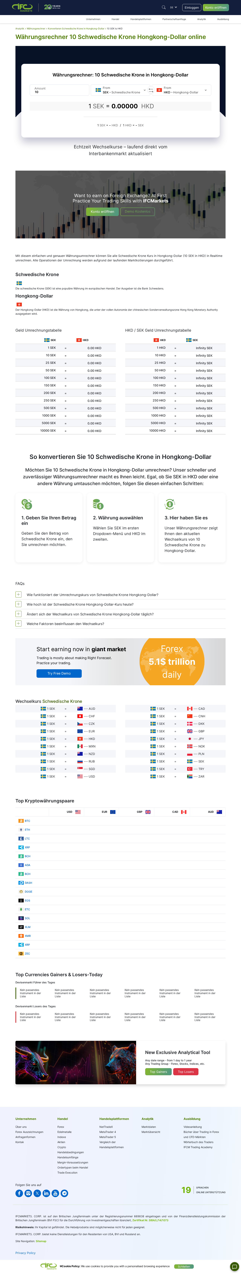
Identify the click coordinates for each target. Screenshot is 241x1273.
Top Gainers (158, 1072)
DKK (201, 724)
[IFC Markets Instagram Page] (28, 1193)
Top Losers (186, 1072)
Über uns (21, 1126)
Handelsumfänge (67, 1157)
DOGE (28, 891)
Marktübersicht (151, 1131)
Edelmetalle (64, 1131)
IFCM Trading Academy (198, 1147)
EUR (92, 731)
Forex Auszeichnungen (29, 1131)
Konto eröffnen (216, 7)
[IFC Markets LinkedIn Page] (46, 1193)
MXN (92, 746)
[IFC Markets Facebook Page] (19, 1193)
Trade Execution (67, 1172)
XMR (28, 935)
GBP (201, 731)
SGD (92, 769)
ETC (27, 909)
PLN (201, 754)
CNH (201, 716)
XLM (28, 927)
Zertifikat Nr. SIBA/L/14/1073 (150, 1220)
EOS (27, 900)
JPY (201, 739)
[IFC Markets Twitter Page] (37, 1193)
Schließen (184, 1266)
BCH (27, 856)
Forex (60, 1126)
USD (92, 776)
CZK (92, 724)
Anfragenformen (25, 1137)
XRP (27, 847)
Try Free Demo (59, 673)
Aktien (61, 1142)
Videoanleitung (193, 1126)
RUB (92, 761)
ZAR (201, 776)
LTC (27, 838)
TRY (201, 769)
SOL (27, 918)
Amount (40, 88)
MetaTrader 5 (107, 1137)
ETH (27, 829)
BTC (27, 820)
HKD (92, 739)
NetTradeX (106, 1126)
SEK (201, 761)
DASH (28, 882)
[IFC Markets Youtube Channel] (55, 1193)
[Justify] (163, 7)
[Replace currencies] (151, 90)
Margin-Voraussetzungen (72, 1162)
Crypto (61, 1147)
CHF (92, 716)
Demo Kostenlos (137, 211)
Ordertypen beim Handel (72, 1167)
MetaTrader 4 (107, 1131)
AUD (92, 709)
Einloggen (192, 7)
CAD (201, 709)
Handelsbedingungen (70, 1152)
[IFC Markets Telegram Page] (64, 1193)
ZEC (27, 953)
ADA (27, 865)
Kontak (19, 1142)
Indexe (61, 1137)
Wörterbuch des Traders (198, 1142)
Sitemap (41, 1241)
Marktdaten (149, 1126)
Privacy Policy (25, 1253)
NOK (201, 746)
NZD (92, 754)
